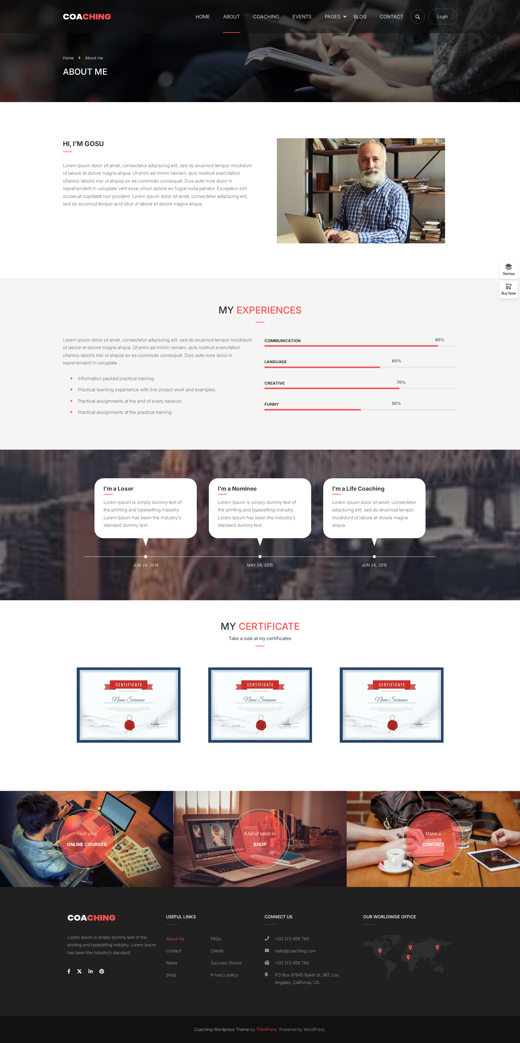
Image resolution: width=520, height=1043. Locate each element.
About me (175, 938)
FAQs (216, 938)
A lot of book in (260, 839)
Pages (332, 17)
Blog (360, 17)
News (171, 962)
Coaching (266, 17)
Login (442, 16)
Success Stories (226, 962)
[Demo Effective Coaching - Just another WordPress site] (87, 16)
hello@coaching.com (295, 950)
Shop (171, 974)
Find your (87, 839)
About (231, 17)
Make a (433, 839)
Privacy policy (224, 974)
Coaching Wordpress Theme (221, 1029)
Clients (217, 950)
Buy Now (508, 293)
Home (203, 17)
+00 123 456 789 (292, 938)
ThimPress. (267, 1029)
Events (301, 17)
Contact (391, 17)
